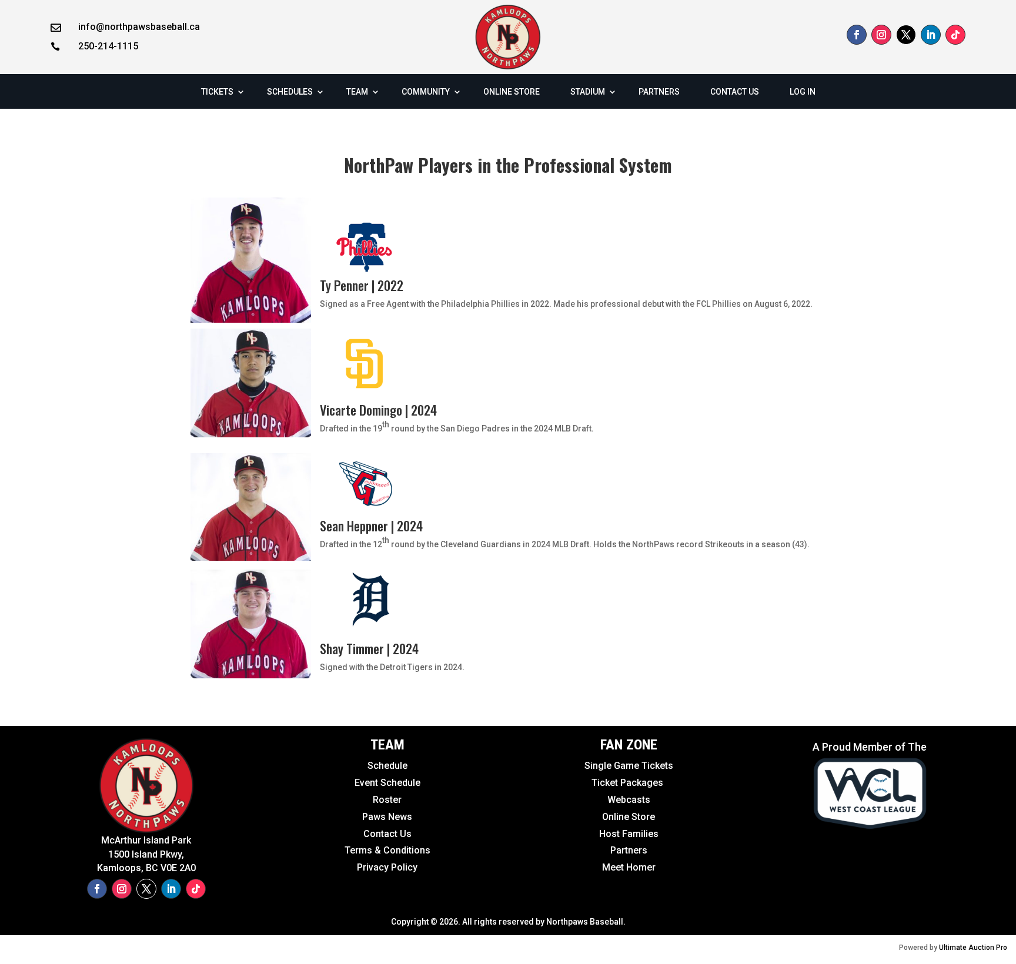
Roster (387, 799)
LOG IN (803, 91)
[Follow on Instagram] (881, 35)
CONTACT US (734, 91)
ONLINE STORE (511, 91)
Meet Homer (629, 867)
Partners (628, 850)
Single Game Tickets (628, 765)
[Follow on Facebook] (857, 35)
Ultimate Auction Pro (973, 947)
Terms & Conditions (387, 850)
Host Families (629, 833)
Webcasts (628, 799)
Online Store (628, 816)
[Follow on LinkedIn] (931, 35)
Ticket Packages (628, 782)
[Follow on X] (906, 35)
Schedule (387, 765)
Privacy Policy (387, 867)
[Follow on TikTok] (955, 35)
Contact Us (387, 833)
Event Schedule (361, 782)
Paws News (387, 816)
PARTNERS (659, 91)
